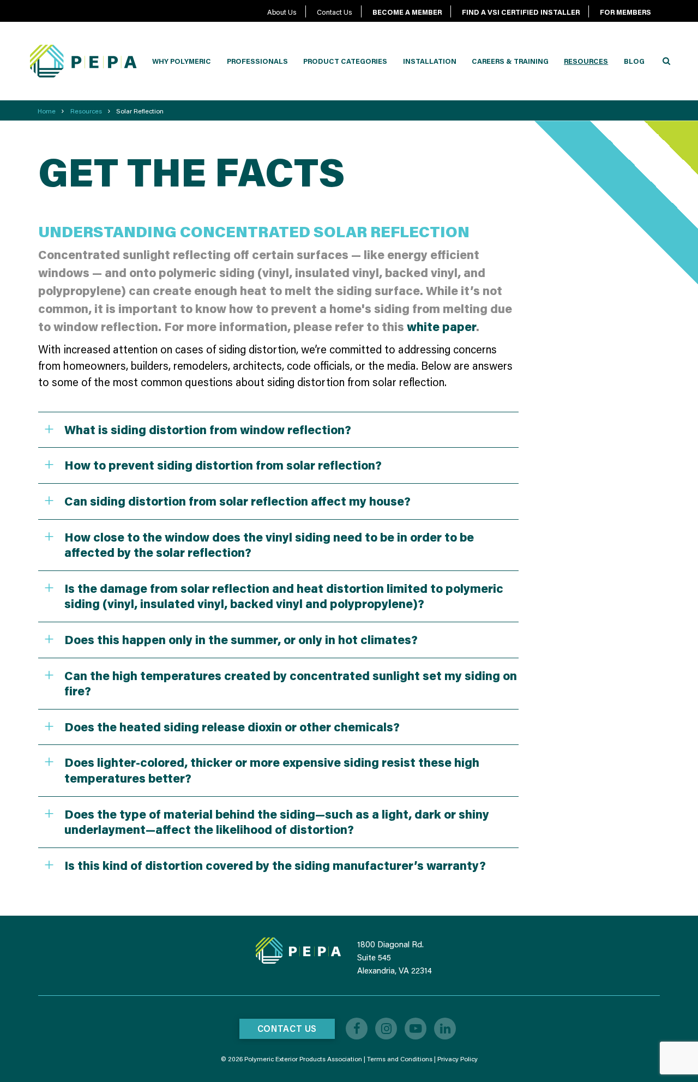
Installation (429, 61)
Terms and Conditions (399, 1059)
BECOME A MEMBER (407, 12)
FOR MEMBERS (625, 12)
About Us (282, 12)
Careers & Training (510, 61)
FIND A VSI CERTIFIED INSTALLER (521, 12)
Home (47, 111)
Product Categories (345, 61)
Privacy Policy (457, 1059)
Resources (586, 61)
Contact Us (334, 12)
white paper (441, 326)
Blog (634, 61)
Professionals (257, 61)
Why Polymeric (181, 61)
